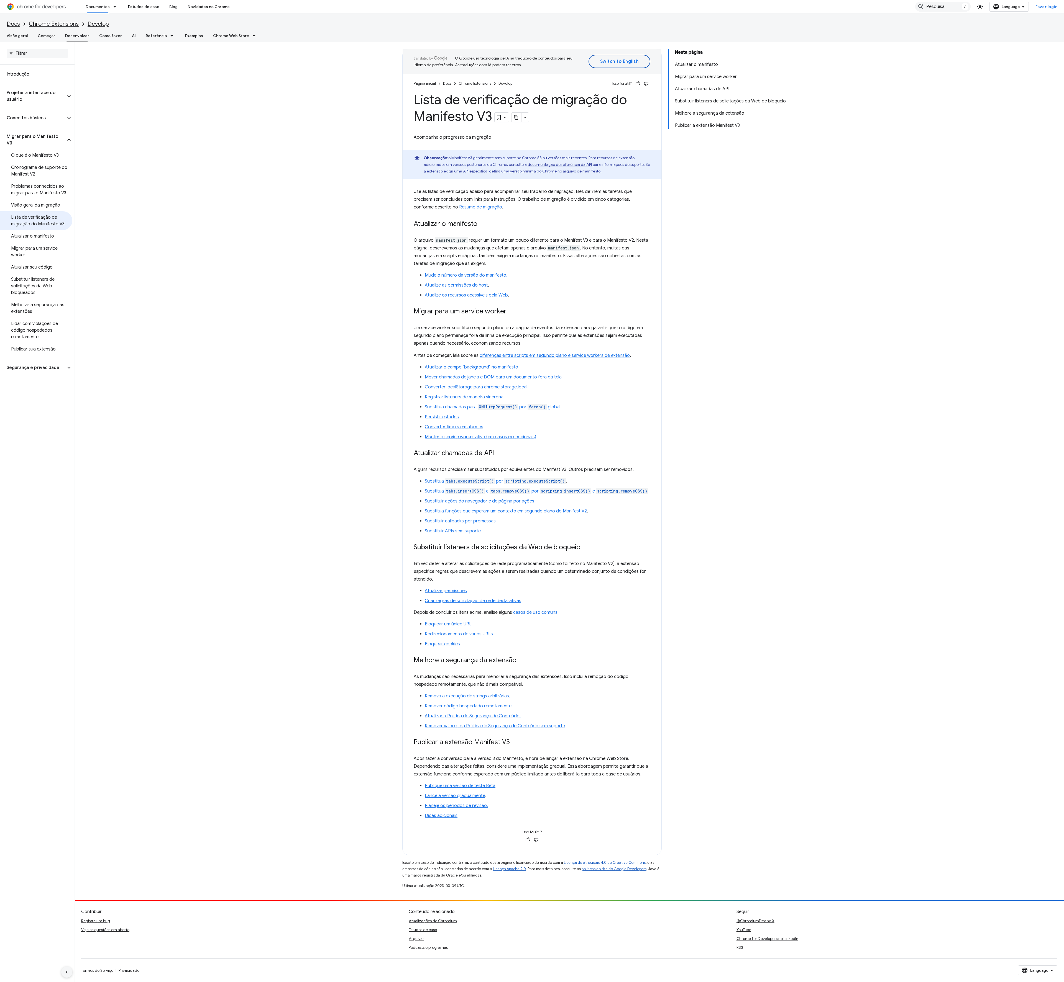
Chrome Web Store (231, 35)
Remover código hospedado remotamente (468, 706)
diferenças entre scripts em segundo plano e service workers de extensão (555, 355)
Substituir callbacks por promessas (460, 521)
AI (134, 35)
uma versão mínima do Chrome (529, 171)
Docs (13, 23)
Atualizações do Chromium (433, 920)
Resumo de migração (480, 207)
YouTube (743, 929)
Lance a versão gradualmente (455, 795)
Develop (98, 23)
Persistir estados (442, 417)
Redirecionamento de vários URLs (459, 634)
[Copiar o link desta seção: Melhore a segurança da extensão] (522, 660)
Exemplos (194, 35)
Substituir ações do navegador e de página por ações (479, 501)
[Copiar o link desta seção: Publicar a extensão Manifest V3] (515, 742)
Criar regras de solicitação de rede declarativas (473, 601)
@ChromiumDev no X (755, 920)
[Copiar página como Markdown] (516, 117)
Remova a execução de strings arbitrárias (467, 696)
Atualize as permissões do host (456, 285)
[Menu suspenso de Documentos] (116, 6)
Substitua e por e (536, 491)
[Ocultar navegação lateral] (66, 972)
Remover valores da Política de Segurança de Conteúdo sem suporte (495, 726)
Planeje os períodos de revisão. (456, 805)
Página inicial (425, 83)
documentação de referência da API (560, 164)
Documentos (98, 6)
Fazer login (1046, 6)
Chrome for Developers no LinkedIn (767, 938)
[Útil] (638, 83)
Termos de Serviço (97, 970)
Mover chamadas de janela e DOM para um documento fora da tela (493, 377)
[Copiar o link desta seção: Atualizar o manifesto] (482, 224)
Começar (46, 35)
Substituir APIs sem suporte (453, 531)
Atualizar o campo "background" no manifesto (471, 367)
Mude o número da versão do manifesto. (466, 275)
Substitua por (495, 481)
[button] (33, 96)
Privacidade (129, 970)
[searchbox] (37, 53)
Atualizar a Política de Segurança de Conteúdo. (473, 716)
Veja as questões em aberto (105, 929)
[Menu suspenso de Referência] (173, 35)
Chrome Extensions (54, 23)
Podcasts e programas (428, 947)
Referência (156, 35)
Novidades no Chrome (209, 6)
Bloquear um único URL (448, 624)
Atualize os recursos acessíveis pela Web (466, 295)
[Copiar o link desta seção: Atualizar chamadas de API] (499, 453)
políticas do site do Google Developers (614, 869)
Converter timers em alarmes (454, 427)
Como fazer (110, 35)
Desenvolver (77, 35)
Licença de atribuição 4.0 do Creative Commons (605, 862)
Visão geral (17, 35)
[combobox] (943, 7)
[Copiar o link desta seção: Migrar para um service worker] (512, 311)
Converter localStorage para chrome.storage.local (476, 387)
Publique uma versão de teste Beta (460, 785)
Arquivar (416, 938)
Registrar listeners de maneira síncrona (464, 397)
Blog (173, 6)
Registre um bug (95, 920)
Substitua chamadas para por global (492, 407)
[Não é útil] (646, 83)
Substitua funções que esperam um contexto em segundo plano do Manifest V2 (506, 511)
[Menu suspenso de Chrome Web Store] (255, 35)
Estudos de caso (143, 6)
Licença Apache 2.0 (509, 869)
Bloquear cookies (442, 644)
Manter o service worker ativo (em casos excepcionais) (480, 437)
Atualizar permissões (446, 591)
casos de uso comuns (535, 612)
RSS (739, 947)
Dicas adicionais (441, 815)
